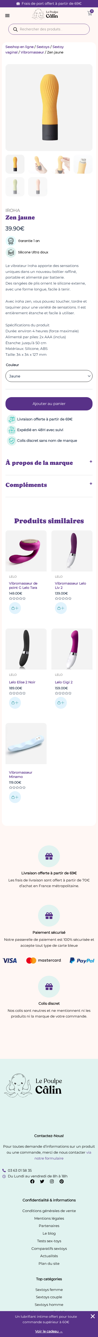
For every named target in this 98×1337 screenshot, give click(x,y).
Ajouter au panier (49, 403)
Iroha (12, 210)
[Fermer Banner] (93, 1316)
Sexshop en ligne (19, 47)
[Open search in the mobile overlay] (49, 29)
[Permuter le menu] (7, 15)
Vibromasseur (32, 52)
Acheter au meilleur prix (61, 608)
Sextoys (43, 47)
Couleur (12, 365)
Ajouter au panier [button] (15, 608)
